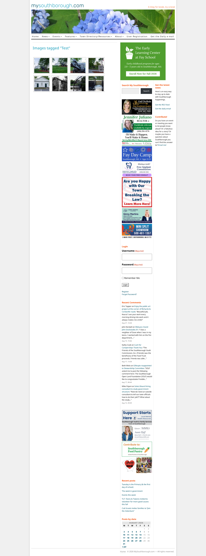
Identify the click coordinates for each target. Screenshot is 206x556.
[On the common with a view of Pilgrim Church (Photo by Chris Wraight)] (41, 65)
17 (124, 538)
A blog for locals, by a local (161, 7)
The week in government (132, 491)
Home (35, 36)
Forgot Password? (129, 294)
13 (136, 535)
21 (140, 538)
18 (128, 538)
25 (128, 541)
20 (136, 538)
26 (132, 541)
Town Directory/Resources (95, 36)
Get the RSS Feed (162, 104)
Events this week (129, 495)
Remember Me (132, 277)
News (45, 36)
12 (132, 535)
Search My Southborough (135, 85)
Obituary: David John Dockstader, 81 (135, 328)
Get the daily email (163, 108)
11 (128, 535)
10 (124, 535)
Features (70, 36)
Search (146, 91)
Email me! (162, 145)
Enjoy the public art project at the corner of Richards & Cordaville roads (136, 309)
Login (125, 285)
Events (56, 36)
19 (132, 538)
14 (140, 535)
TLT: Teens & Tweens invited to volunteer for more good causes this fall (135, 502)
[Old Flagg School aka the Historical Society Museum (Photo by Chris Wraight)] (41, 83)
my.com (57, 5)
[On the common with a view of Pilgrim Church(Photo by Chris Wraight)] (59, 65)
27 (136, 541)
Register (125, 291)
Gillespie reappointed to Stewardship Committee (136, 367)
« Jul (124, 546)
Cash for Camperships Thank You (132, 346)
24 (124, 541)
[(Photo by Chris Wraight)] (59, 83)
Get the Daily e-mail (162, 36)
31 (124, 544)
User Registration (137, 36)
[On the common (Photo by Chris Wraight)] (78, 65)
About (118, 36)
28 (140, 541)
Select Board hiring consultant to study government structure (136, 389)
